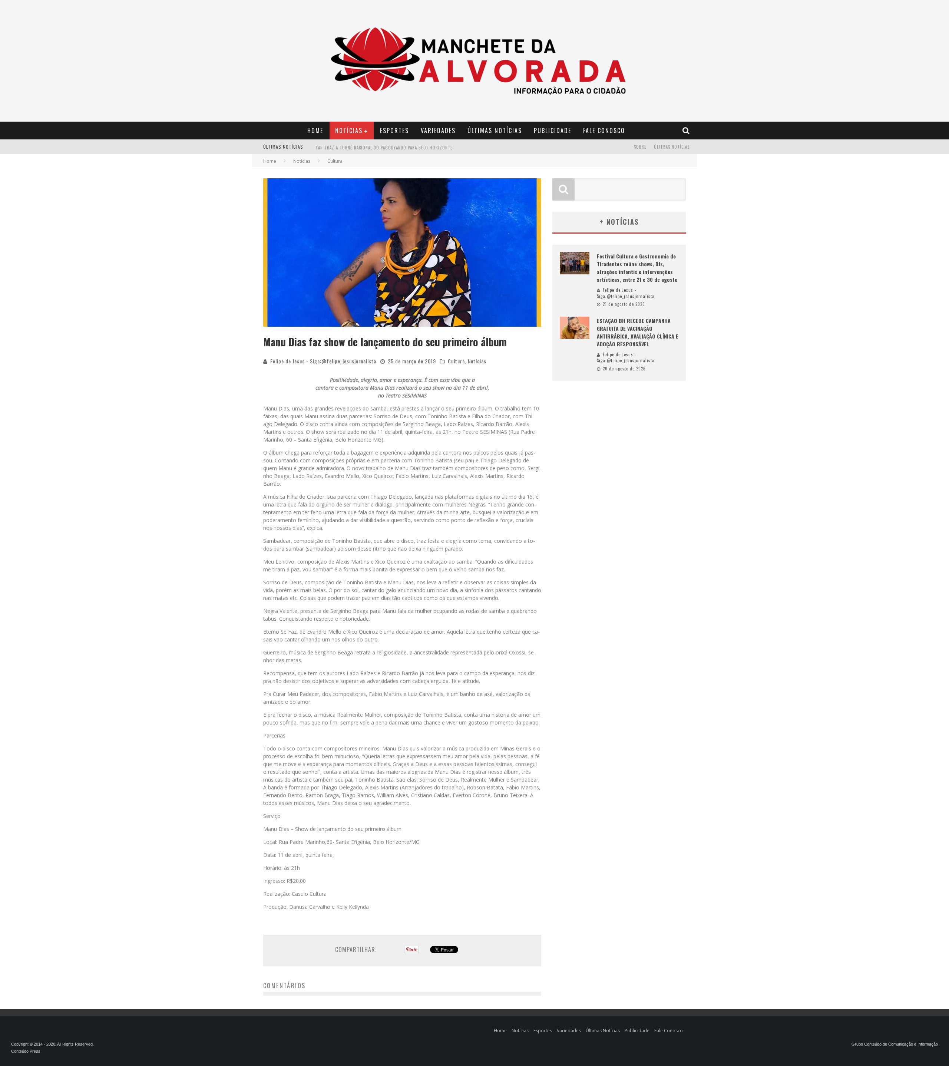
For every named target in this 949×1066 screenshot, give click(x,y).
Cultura (456, 361)
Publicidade (552, 130)
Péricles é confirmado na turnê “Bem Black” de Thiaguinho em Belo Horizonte (401, 148)
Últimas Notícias (494, 130)
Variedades (438, 130)
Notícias (349, 130)
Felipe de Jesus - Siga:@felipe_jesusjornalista (323, 361)
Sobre (640, 147)
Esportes (394, 130)
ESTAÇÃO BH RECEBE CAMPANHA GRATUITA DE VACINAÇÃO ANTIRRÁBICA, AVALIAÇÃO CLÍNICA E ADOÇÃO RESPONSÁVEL (637, 332)
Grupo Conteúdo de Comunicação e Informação (895, 1044)
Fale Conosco (604, 130)
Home (315, 130)
